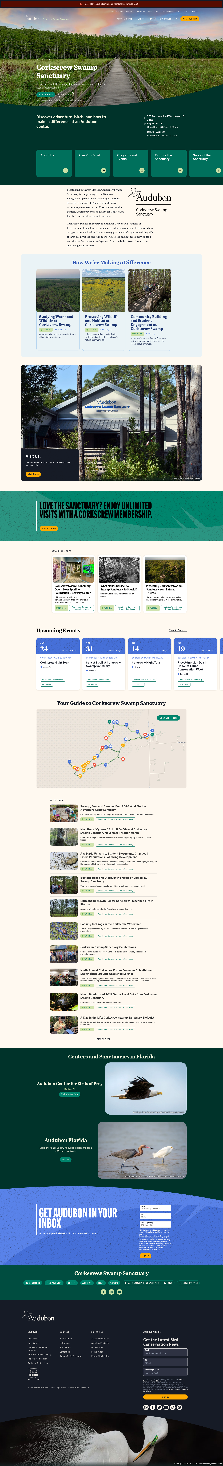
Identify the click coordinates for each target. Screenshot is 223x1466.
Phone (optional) (147, 1223)
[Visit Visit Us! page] (111, 423)
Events (153, 19)
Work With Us (66, 1338)
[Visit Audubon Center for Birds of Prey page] (111, 1088)
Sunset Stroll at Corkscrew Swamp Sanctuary (103, 664)
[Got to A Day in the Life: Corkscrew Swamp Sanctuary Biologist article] (103, 1025)
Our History (33, 1343)
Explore (141, 19)
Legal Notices (61, 1388)
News (101, 1283)
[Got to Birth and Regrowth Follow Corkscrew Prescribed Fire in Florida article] (103, 909)
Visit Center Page (69, 1094)
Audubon (38, 1316)
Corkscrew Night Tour (58, 664)
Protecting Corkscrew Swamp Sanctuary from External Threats (165, 584)
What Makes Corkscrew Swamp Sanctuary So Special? (119, 584)
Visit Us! (33, 456)
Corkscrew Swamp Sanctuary (56, 19)
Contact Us (34, 1283)
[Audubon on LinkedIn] (166, 1407)
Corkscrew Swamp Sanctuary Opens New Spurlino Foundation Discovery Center (73, 584)
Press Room (65, 1347)
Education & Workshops (52, 680)
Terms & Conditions (154, 1249)
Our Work (129, 12)
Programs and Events (127, 157)
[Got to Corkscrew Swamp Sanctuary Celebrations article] (103, 955)
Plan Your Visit (189, 19)
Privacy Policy (150, 1232)
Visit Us (65, 1159)
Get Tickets (66, 94)
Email (143, 1206)
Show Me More (102, 1039)
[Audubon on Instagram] (146, 1407)
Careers (114, 1283)
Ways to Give (153, 12)
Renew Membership (100, 1356)
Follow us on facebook (103, 1292)
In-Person (46, 685)
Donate (185, 12)
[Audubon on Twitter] (159, 1407)
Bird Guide (141, 12)
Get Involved (165, 19)
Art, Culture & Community (191, 680)
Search (177, 19)
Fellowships (65, 1343)
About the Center (124, 19)
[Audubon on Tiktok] (173, 1407)
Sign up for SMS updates (71, 1356)
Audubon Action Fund (38, 1363)
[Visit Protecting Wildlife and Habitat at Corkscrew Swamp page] (103, 310)
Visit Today (33, 474)
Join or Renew (49, 528)
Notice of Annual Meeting (39, 1354)
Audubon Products (100, 1343)
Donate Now (97, 1347)
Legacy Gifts (97, 1352)
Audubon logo (31, 17)
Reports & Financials (37, 1359)
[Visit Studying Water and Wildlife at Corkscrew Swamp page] (58, 310)
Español (195, 12)
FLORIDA (46, 330)
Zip (142, 1214)
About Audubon (117, 12)
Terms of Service (163, 1232)
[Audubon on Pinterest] (179, 1407)
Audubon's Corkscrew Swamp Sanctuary (81, 608)
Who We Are (33, 1338)
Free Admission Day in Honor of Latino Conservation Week (195, 664)
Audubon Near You (100, 1338)
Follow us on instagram (111, 1292)
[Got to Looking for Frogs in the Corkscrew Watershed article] (103, 932)
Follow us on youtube (119, 1292)
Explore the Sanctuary (163, 157)
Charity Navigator (33, 1374)
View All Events (177, 630)
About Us (47, 155)
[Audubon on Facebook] (152, 1407)
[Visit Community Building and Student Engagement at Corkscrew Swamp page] (149, 310)
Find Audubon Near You (170, 12)
